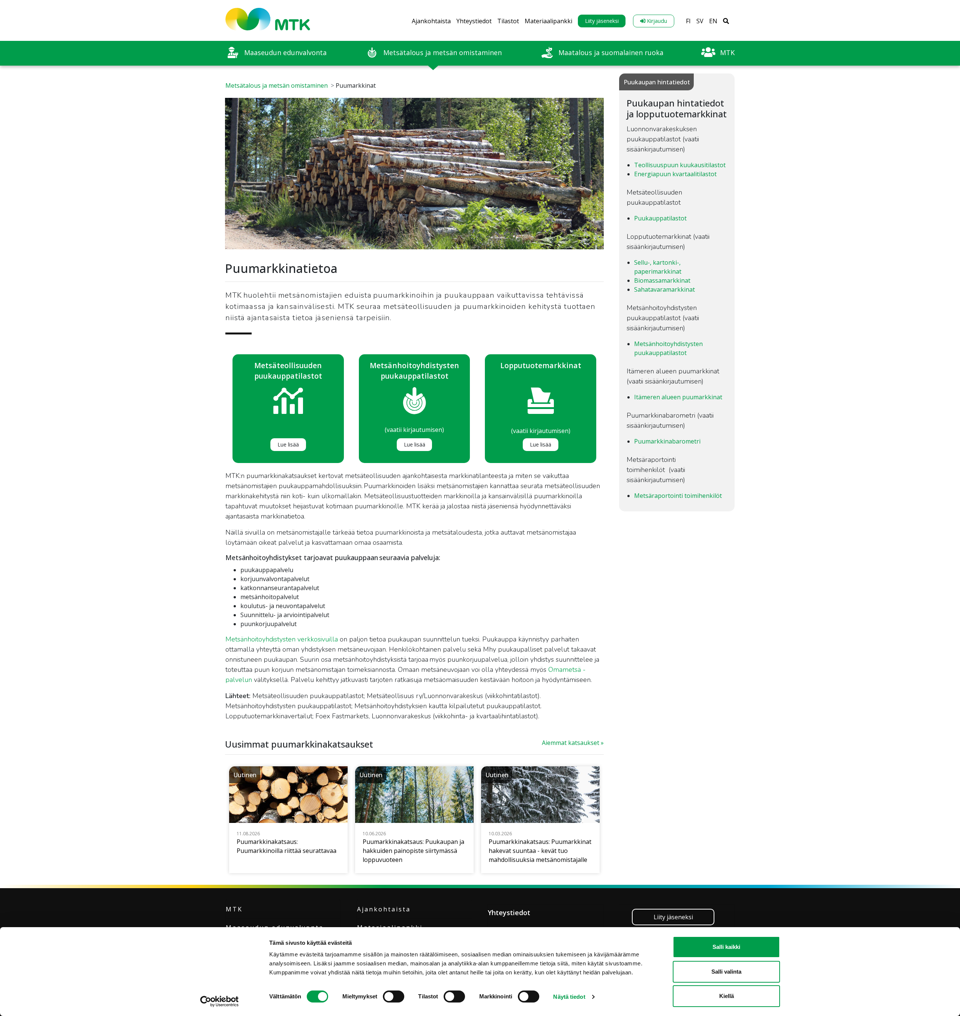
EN (713, 21)
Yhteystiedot (474, 21)
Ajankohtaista (431, 21)
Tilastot (508, 21)
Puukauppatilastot (660, 218)
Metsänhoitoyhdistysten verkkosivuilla (281, 639)
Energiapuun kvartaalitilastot (675, 174)
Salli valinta (726, 971)
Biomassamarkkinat (662, 280)
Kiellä (726, 996)
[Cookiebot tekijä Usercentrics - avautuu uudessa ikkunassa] (219, 1001)
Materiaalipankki (548, 21)
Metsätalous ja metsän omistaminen (276, 85)
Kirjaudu (656, 20)
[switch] (393, 997)
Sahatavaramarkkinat (664, 289)
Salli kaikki (726, 947)
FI (688, 21)
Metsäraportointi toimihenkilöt (678, 496)
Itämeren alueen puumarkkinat (678, 397)
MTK (234, 909)
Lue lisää (288, 444)
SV (700, 21)
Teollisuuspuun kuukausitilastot (680, 165)
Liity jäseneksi (602, 20)
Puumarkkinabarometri (667, 441)
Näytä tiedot (569, 997)
